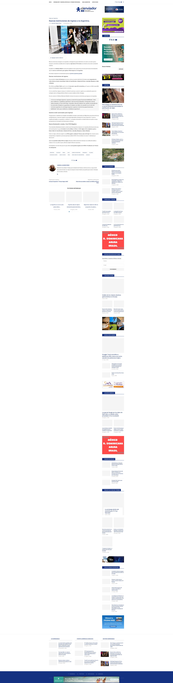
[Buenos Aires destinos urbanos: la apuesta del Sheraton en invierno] (107, 303)
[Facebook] (115, 2)
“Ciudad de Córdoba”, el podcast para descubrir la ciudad (107, 549)
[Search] (123, 2)
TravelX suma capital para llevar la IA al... (106, 212)
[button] (51, 202)
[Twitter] (116, 2)
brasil (64, 152)
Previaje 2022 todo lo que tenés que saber (117, 481)
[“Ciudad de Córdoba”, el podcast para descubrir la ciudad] (107, 541)
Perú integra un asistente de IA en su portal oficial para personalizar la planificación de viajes (112, 106)
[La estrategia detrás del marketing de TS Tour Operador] (113, 504)
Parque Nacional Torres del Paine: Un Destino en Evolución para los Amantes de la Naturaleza (117, 473)
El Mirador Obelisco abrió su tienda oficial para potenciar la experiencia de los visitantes (117, 141)
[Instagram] (118, 2)
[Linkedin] (119, 2)
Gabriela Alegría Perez (56, 23)
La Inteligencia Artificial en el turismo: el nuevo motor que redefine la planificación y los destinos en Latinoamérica (118, 597)
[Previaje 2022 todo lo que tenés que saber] (106, 482)
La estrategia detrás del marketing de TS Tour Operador (112, 511)
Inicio (50, 2)
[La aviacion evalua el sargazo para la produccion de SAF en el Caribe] (106, 573)
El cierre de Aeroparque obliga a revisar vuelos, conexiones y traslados (119, 429)
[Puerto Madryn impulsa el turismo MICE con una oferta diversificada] (106, 133)
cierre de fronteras (76, 152)
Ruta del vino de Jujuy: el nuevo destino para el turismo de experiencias (119, 310)
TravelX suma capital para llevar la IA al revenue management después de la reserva (91, 661)
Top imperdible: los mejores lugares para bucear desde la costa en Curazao (64, 653)
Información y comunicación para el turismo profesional (67, 2)
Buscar (121, 69)
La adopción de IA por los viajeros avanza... (118, 212)
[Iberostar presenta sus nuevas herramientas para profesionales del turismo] (107, 522)
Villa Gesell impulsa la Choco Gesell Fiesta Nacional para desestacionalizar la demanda (118, 124)
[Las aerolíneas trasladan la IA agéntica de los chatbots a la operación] (107, 423)
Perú (69, 154)
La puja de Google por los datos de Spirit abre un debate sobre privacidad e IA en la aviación (112, 414)
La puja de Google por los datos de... (106, 225)
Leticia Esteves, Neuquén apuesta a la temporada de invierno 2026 (117, 464)
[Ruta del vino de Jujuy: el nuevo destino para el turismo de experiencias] (119, 303)
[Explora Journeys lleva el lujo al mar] (106, 375)
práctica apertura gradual (76, 73)
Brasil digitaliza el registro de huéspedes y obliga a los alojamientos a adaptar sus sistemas (118, 181)
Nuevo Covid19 (63, 154)
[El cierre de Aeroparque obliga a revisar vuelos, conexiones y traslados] (119, 423)
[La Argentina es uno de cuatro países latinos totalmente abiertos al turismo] (57, 197)
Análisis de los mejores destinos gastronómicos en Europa (111, 295)
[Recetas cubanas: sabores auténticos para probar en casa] (53, 662)
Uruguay (88, 154)
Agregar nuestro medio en (56, 57)
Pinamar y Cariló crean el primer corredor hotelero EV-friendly (118, 580)
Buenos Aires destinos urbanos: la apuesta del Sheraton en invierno (107, 310)
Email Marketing (86, 2)
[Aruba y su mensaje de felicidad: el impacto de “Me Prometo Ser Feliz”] (119, 522)
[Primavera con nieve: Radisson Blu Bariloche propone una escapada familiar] (106, 172)
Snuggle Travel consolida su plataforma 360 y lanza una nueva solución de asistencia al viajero (112, 356)
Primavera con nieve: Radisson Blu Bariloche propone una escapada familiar (116, 172)
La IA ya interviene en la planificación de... (119, 225)
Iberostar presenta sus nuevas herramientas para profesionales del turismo (107, 531)
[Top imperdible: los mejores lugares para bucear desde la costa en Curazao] (53, 654)
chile (68, 152)
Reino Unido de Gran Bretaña (78, 154)
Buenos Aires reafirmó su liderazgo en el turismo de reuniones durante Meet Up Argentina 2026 (117, 115)
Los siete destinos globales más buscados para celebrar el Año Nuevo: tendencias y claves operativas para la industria (65, 644)
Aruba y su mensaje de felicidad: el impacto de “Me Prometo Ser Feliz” (118, 530)
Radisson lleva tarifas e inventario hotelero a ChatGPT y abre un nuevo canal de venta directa (117, 190)
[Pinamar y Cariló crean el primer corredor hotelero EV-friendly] (106, 581)
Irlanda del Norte (53, 154)
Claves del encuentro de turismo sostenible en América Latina (117, 589)
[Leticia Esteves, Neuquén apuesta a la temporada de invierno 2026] (106, 465)
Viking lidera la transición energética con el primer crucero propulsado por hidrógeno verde (117, 365)
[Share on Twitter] (73, 160)
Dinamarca (85, 152)
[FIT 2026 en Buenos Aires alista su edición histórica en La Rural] (79, 645)
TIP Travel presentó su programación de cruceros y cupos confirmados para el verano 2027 (90, 653)
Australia (58, 152)
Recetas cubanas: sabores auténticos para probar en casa (64, 661)
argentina (52, 152)
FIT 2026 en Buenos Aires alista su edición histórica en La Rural (91, 643)
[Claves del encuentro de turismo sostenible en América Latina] (106, 589)
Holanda (91, 152)
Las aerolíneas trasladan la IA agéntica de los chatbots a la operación (107, 429)
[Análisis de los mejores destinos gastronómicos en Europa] (113, 286)
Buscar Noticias (106, 66)
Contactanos (95, 2)
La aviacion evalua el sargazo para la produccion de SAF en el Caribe (118, 572)
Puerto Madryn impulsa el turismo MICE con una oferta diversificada (118, 132)
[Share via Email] (76, 160)
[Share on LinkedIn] (74, 160)
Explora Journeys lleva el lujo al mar (118, 373)
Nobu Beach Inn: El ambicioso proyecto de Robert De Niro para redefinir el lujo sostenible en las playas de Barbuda (118, 607)
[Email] (121, 2)
